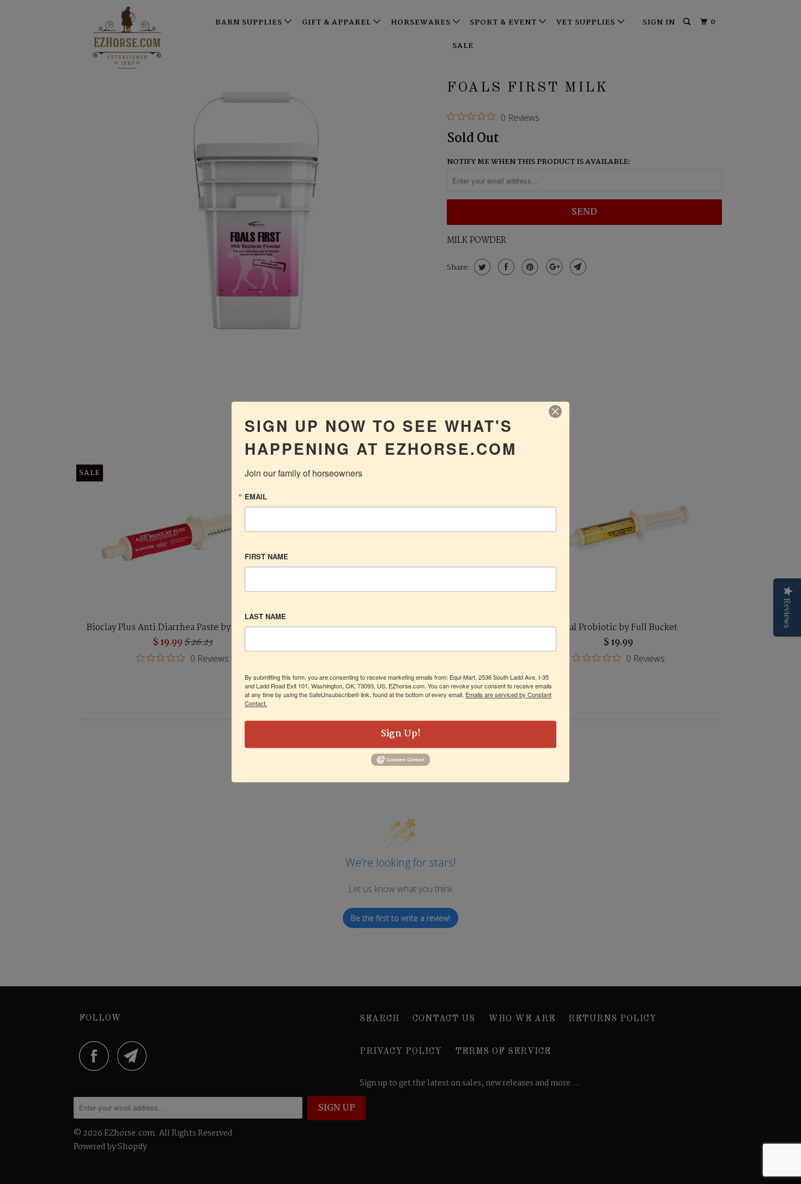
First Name (266, 556)
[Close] (555, 411)
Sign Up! (401, 734)
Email (256, 496)
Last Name (265, 616)
